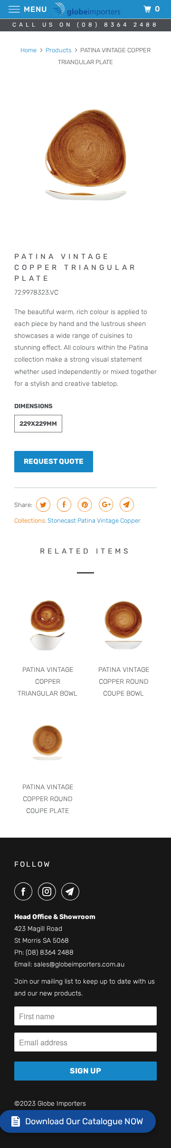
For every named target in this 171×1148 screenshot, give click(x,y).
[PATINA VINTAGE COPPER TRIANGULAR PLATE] (85, 155)
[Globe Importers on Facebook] (25, 891)
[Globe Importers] (85, 9)
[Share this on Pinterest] (84, 504)
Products (58, 50)
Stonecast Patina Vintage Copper (94, 520)
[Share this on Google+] (104, 504)
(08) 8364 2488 (50, 952)
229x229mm (38, 423)
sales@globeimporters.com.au (79, 964)
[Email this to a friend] (125, 504)
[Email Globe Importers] (72, 891)
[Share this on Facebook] (63, 504)
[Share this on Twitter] (42, 504)
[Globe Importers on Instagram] (49, 891)
